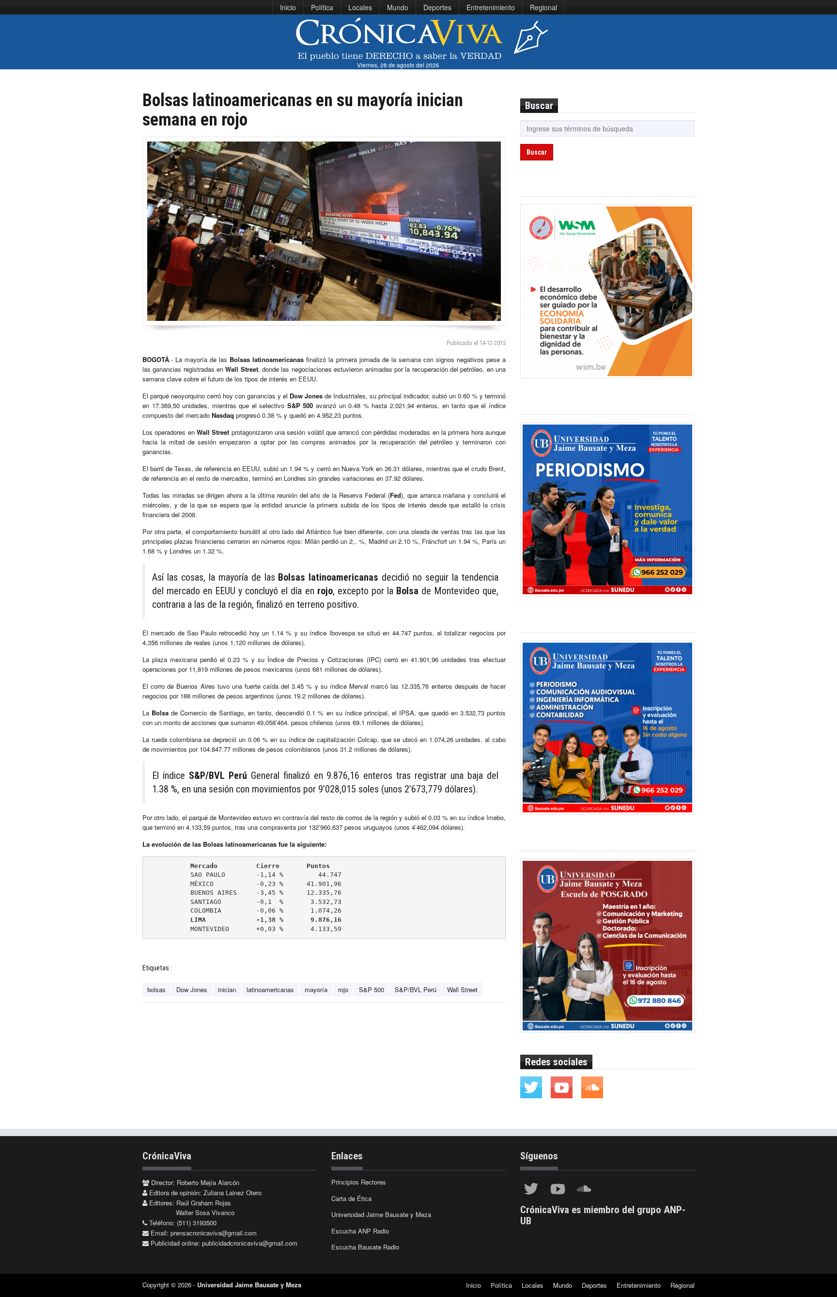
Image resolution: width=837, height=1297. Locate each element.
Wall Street (462, 989)
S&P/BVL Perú (415, 989)
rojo (343, 989)
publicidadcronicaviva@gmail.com (249, 1243)
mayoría (316, 989)
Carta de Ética (351, 1198)
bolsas (156, 989)
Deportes (437, 7)
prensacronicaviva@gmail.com (213, 1232)
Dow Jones (191, 989)
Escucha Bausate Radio (365, 1246)
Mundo (397, 7)
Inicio (288, 7)
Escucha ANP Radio (360, 1230)
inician (227, 989)
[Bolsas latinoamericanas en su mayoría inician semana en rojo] (324, 231)
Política (322, 7)
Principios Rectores (358, 1181)
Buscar (537, 152)
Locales (360, 7)
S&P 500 (371, 989)
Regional (543, 7)
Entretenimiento (490, 7)
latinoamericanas (270, 989)
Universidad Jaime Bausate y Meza (381, 1214)
